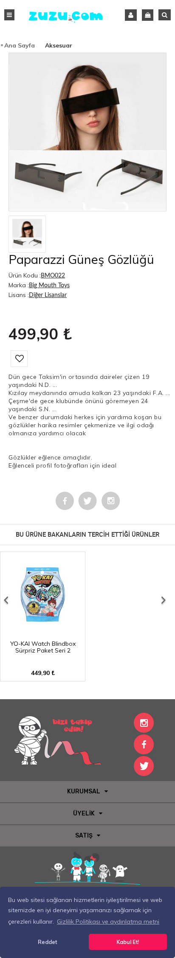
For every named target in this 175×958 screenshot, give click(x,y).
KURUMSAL (83, 791)
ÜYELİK (84, 813)
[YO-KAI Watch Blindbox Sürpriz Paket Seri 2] (42, 633)
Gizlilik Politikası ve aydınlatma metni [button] (108, 921)
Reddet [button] (47, 941)
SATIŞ (84, 835)
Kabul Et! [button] (127, 941)
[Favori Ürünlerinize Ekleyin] (19, 358)
